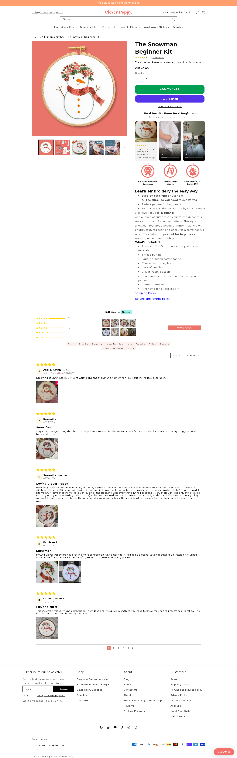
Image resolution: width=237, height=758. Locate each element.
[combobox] (118, 19)
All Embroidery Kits (53, 37)
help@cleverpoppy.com (47, 12)
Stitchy (131, 348)
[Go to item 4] (132, 323)
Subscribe (64, 689)
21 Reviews (158, 57)
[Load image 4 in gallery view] (96, 147)
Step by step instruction (113, 348)
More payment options (170, 106)
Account (175, 705)
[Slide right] (124, 147)
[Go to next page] (133, 648)
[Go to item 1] (106, 323)
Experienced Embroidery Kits (95, 684)
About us (129, 695)
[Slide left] (35, 147)
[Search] (173, 19)
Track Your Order (181, 711)
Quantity (139, 73)
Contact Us (130, 689)
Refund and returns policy (186, 689)
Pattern (152, 344)
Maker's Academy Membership (143, 700)
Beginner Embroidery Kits (93, 679)
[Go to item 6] (115, 332)
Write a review (184, 327)
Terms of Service (181, 700)
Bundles (82, 695)
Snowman (164, 344)
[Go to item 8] (132, 332)
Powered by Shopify (64, 757)
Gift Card (82, 700)
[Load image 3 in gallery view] (79, 147)
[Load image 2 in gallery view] (62, 147)
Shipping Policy (179, 684)
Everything (97, 344)
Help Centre (178, 716)
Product (71, 344)
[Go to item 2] (115, 323)
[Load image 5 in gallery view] (112, 147)
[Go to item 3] (124, 323)
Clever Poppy (46, 757)
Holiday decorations (114, 344)
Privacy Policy (179, 695)
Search (174, 679)
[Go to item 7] (124, 332)
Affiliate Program (134, 711)
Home (35, 37)
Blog (126, 679)
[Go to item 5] (106, 332)
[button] (65, 27)
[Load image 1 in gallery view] (46, 147)
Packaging (140, 344)
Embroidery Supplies (89, 689)
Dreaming (83, 344)
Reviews (129, 705)
